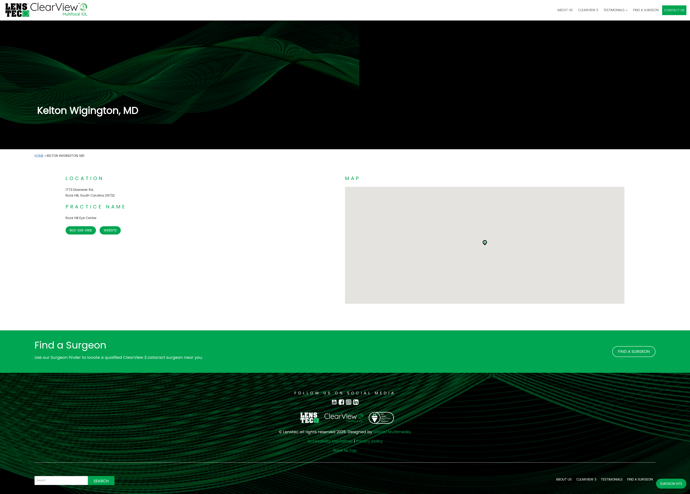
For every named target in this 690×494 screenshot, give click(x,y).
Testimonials (614, 10)
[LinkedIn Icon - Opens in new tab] (355, 402)
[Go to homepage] (44, 10)
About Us (565, 10)
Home (38, 155)
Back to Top (345, 450)
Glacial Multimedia (391, 432)
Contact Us (674, 10)
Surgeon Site (671, 483)
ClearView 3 (588, 10)
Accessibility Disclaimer (330, 441)
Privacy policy (369, 441)
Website (110, 230)
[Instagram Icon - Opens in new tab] (349, 402)
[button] (485, 242)
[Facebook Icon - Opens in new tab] (335, 402)
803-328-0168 (81, 230)
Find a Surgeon (646, 10)
